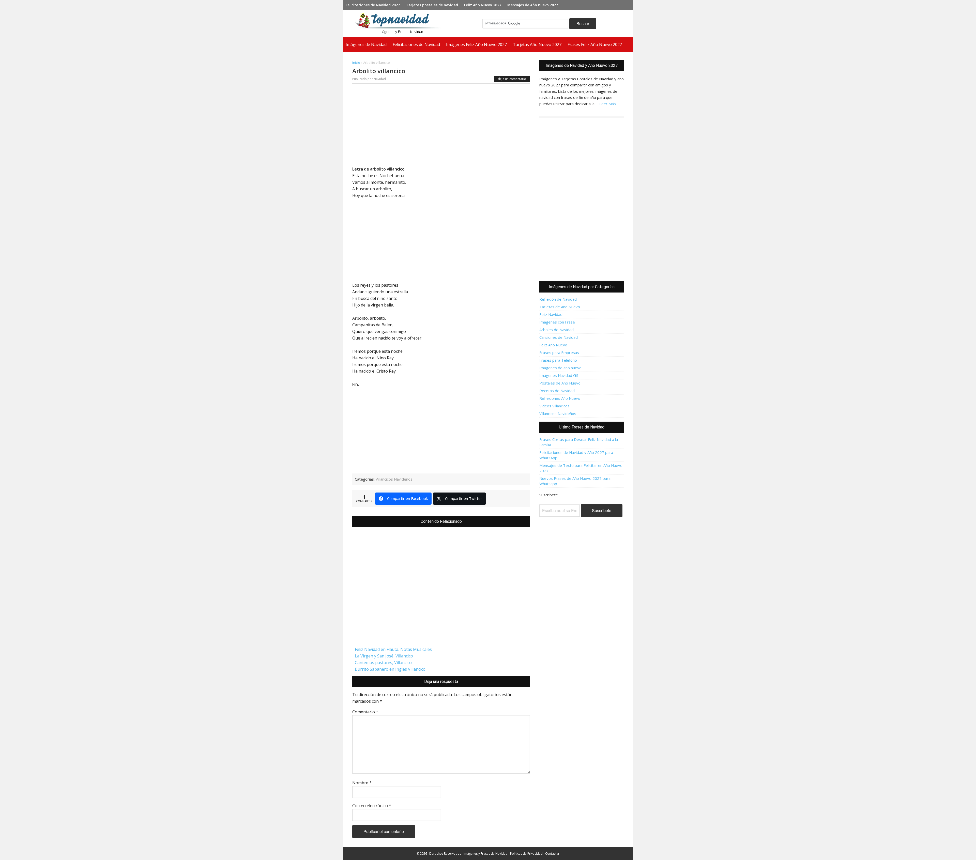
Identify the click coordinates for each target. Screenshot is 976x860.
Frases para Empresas (559, 352)
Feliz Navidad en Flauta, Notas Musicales (393, 649)
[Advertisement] (441, 126)
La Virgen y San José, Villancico (384, 656)
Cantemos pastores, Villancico (383, 662)
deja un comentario (512, 79)
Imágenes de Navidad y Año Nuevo (400, 23)
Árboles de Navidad (556, 329)
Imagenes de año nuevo (560, 367)
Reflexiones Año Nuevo (559, 398)
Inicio (356, 62)
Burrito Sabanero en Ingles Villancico (390, 669)
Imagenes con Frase (557, 322)
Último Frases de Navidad (581, 427)
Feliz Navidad (550, 314)
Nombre (362, 783)
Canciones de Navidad (558, 337)
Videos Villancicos (554, 405)
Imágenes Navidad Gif (558, 375)
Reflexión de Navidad (558, 299)
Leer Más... (608, 103)
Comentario (365, 712)
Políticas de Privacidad (526, 853)
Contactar (552, 853)
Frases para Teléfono (558, 360)
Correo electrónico (371, 805)
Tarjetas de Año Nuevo (559, 306)
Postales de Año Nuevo (560, 383)
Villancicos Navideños (394, 479)
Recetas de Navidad (557, 390)
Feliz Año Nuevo (553, 344)
